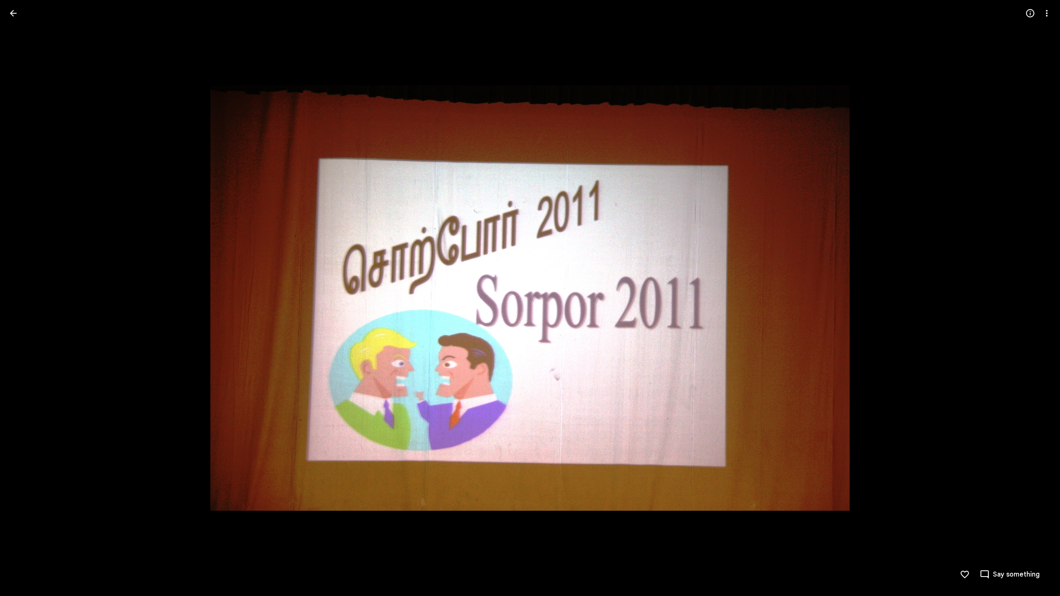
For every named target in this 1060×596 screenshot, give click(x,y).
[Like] (965, 574)
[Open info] (1030, 13)
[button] (1036, 298)
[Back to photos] (13, 13)
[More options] (1046, 13)
